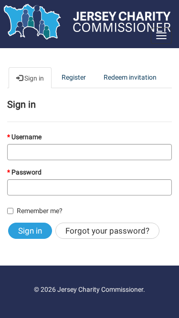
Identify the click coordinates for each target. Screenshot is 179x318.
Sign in (30, 231)
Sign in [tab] (33, 78)
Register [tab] (74, 77)
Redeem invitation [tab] (130, 77)
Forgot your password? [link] (107, 231)
